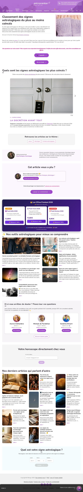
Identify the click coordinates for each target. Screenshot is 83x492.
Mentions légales (28, 482)
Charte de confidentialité (52, 482)
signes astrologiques (30, 74)
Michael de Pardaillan (41, 324)
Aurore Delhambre (17, 324)
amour (16, 40)
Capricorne (50, 123)
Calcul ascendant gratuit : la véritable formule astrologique (21, 256)
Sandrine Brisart (66, 324)
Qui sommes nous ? (41, 477)
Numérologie (64, 10)
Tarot (31, 10)
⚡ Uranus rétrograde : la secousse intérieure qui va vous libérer (73, 395)
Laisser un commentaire (40, 192)
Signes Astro (17, 9)
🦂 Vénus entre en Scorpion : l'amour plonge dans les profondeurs (72, 377)
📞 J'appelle (40, 55)
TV (77, 10)
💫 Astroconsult (54, 9)
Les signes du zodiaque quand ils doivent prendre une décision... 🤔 (46, 430)
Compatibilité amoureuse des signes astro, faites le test (28, 285)
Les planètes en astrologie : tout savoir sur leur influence (29, 269)
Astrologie (25, 10)
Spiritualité (39, 10)
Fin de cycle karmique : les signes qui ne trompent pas (20, 411)
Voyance (46, 10)
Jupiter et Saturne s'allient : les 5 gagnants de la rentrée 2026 (12, 396)
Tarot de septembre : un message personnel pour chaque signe (20, 430)
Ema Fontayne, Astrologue (23, 34)
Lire (3, 265)
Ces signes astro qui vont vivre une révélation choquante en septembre (46, 412)
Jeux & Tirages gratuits (56, 477)
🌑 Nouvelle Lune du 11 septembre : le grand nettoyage (46, 394)
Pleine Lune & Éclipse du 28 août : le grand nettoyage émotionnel (74, 411)
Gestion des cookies (39, 482)
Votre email (28, 354)
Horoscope (9, 10)
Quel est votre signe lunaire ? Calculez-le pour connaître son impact (68, 270)
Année (48, 457)
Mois (38, 457)
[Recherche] (80, 11)
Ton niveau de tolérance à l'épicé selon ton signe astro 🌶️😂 (46, 377)
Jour (31, 457)
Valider (41, 362)
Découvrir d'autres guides (41, 336)
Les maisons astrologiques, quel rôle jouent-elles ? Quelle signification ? (69, 240)
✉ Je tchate (40, 62)
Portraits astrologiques (48, 141)
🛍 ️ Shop (72, 9)
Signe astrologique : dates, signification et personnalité (68, 255)
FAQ (48, 477)
